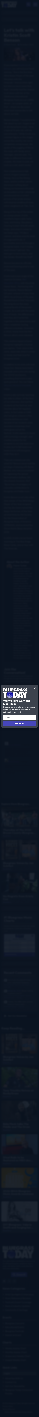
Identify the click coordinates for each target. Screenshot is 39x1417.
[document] (19, 708)
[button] (34, 688)
